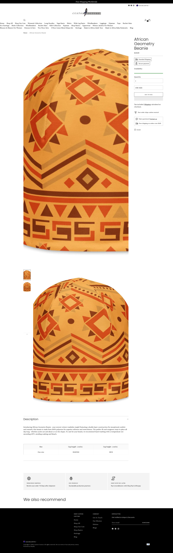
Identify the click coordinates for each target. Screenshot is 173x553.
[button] (148, 99)
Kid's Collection (55, 25)
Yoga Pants (61, 23)
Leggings (103, 23)
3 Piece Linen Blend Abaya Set (62, 28)
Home (2, 23)
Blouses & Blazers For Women (11, 28)
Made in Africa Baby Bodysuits (116, 28)
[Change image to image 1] (27, 275)
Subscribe (146, 522)
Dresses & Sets (30, 28)
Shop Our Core (20, 23)
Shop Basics (75, 25)
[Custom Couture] (86, 12)
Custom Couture (39, 544)
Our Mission (97, 521)
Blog (131, 28)
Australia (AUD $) (143, 5)
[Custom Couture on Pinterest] (131, 5)
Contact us (153, 119)
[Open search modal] (24, 20)
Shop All (10, 23)
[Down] (27, 334)
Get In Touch (97, 517)
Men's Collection (18, 25)
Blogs (95, 528)
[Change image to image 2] (27, 287)
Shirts (69, 23)
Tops (119, 23)
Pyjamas (112, 23)
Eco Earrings (4, 25)
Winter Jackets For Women (103, 25)
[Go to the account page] (145, 20)
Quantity (137, 77)
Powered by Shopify (29, 546)
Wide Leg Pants (79, 23)
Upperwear (86, 25)
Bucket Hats (127, 23)
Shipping (147, 104)
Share (139, 130)
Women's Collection (35, 23)
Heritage (78, 28)
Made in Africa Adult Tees (93, 28)
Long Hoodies (49, 23)
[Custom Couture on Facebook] (129, 5)
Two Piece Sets (43, 28)
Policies (95, 524)
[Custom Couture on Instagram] (133, 5)
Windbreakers (92, 23)
